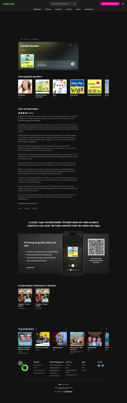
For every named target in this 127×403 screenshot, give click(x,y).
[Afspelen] (72, 63)
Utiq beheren (53, 373)
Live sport (58, 9)
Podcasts (48, 9)
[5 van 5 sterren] (28, 113)
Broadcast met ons (39, 373)
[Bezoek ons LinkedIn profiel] (99, 365)
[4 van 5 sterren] (26, 113)
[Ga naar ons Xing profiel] (102, 365)
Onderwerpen (89, 9)
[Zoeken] (75, 4)
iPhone (84, 365)
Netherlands (64, 384)
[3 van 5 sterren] (23, 113)
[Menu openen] (123, 4)
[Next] (106, 76)
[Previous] (101, 76)
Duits (20, 208)
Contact (68, 365)
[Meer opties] (75, 45)
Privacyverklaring (55, 367)
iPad (83, 367)
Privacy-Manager (55, 375)
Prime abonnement (71, 375)
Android (84, 370)
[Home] (21, 39)
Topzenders (37, 9)
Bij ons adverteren (39, 370)
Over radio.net (38, 365)
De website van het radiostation (27, 203)
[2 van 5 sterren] (21, 113)
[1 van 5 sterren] (19, 113)
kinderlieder (42, 65)
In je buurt (69, 9)
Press (35, 367)
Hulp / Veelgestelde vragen (71, 371)
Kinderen (24, 50)
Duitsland (27, 208)
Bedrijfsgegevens (55, 370)
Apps (67, 367)
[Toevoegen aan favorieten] (70, 45)
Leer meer (30, 267)
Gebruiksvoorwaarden (56, 365)
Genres (78, 9)
